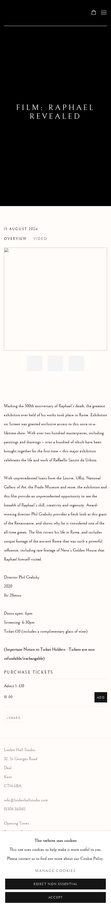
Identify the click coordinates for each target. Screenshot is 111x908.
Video (40, 239)
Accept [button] (55, 897)
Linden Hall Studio (42, 13)
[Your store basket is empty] (94, 13)
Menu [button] (103, 13)
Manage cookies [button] (55, 871)
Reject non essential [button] (55, 884)
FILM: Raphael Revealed (55, 112)
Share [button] (14, 718)
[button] (34, 363)
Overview (15, 239)
